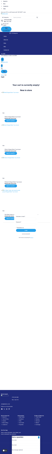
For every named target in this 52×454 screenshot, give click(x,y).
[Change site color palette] (4, 450)
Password (20, 222)
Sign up (31, 237)
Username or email (22, 216)
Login (26, 230)
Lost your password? (26, 233)
